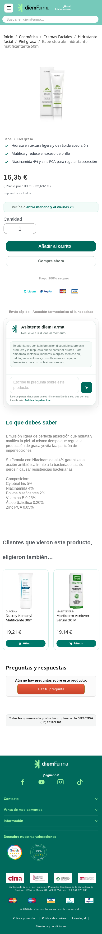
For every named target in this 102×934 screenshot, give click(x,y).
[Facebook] (22, 782)
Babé (8, 139)
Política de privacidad (38, 400)
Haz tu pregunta (51, 689)
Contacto (11, 799)
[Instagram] (60, 782)
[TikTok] (79, 782)
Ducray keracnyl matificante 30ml (19, 617)
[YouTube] (41, 782)
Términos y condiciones (51, 926)
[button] (51, 246)
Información (13, 821)
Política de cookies (54, 918)
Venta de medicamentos (23, 809)
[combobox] (41, 19)
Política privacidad (25, 918)
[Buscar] (92, 19)
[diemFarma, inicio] (51, 764)
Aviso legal (79, 918)
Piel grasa (25, 139)
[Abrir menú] (8, 8)
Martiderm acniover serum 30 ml (72, 617)
